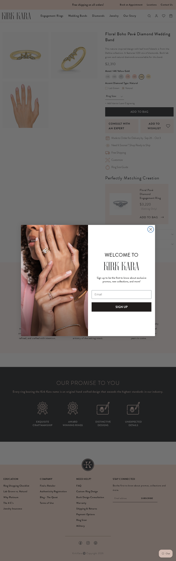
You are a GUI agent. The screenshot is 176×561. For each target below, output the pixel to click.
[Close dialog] (151, 229)
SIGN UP (122, 307)
